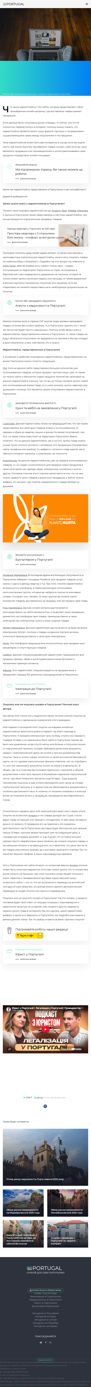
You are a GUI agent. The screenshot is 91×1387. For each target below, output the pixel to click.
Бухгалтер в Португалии (45, 1306)
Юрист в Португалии (45, 1303)
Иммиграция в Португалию (45, 1296)
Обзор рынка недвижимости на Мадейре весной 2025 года (23, 1203)
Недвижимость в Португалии (45, 1299)
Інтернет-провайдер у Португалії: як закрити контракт (67, 1234)
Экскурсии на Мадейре (46, 1323)
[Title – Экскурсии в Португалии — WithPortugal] (45, 1268)
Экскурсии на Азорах (45, 1326)
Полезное (8, 95)
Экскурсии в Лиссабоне (45, 1313)
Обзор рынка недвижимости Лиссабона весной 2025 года (67, 1203)
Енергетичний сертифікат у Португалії (23, 1234)
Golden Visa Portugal (45, 1293)
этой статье (9, 266)
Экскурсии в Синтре (45, 1319)
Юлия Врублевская (54, 1097)
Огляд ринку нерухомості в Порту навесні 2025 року (45, 1157)
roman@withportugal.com (18, 1375)
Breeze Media (19, 1369)
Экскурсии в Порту (45, 1316)
